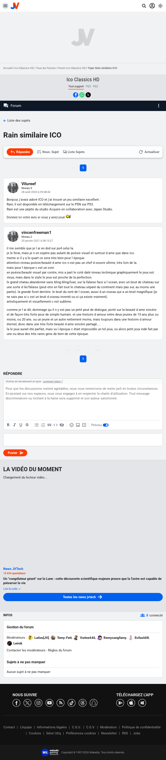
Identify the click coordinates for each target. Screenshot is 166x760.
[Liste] (36, 425)
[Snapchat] (93, 702)
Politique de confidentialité (141, 727)
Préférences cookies (81, 733)
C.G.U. (76, 727)
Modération (108, 727)
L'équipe (26, 727)
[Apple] (131, 702)
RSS (125, 733)
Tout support (76, 86)
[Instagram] (38, 702)
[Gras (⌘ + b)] (8, 425)
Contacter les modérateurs (26, 650)
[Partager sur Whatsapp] (82, 94)
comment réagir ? (53, 381)
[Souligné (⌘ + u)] (20, 425)
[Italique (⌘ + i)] (14, 425)
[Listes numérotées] (43, 425)
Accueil (7, 68)
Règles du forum (60, 650)
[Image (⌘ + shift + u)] (77, 425)
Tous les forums (46, 68)
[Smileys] (71, 425)
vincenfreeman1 (36, 232)
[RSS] (60, 702)
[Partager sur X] (88, 94)
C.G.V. (90, 727)
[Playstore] (120, 702)
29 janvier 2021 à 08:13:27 (37, 240)
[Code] (55, 425)
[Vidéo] (84, 425)
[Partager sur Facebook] (75, 94)
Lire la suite (10, 588)
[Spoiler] (61, 425)
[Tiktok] (71, 702)
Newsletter (109, 733)
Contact (9, 727)
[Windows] (142, 702)
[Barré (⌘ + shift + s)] (27, 425)
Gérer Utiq (53, 733)
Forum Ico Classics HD (72, 68)
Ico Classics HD (24, 68)
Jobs (136, 733)
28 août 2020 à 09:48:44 (35, 192)
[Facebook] (16, 702)
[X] (27, 702)
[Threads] (82, 702)
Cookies (35, 733)
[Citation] (49, 425)
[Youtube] (49, 702)
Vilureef (28, 183)
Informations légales (52, 727)
